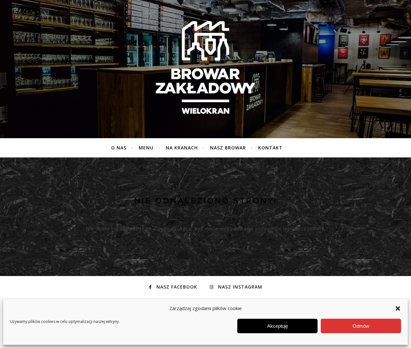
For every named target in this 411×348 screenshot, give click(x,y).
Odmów (361, 326)
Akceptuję (277, 326)
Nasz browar (228, 148)
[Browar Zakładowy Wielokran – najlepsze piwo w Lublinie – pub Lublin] (205, 67)
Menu (146, 148)
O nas (119, 148)
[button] (398, 308)
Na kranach (182, 148)
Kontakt (270, 148)
